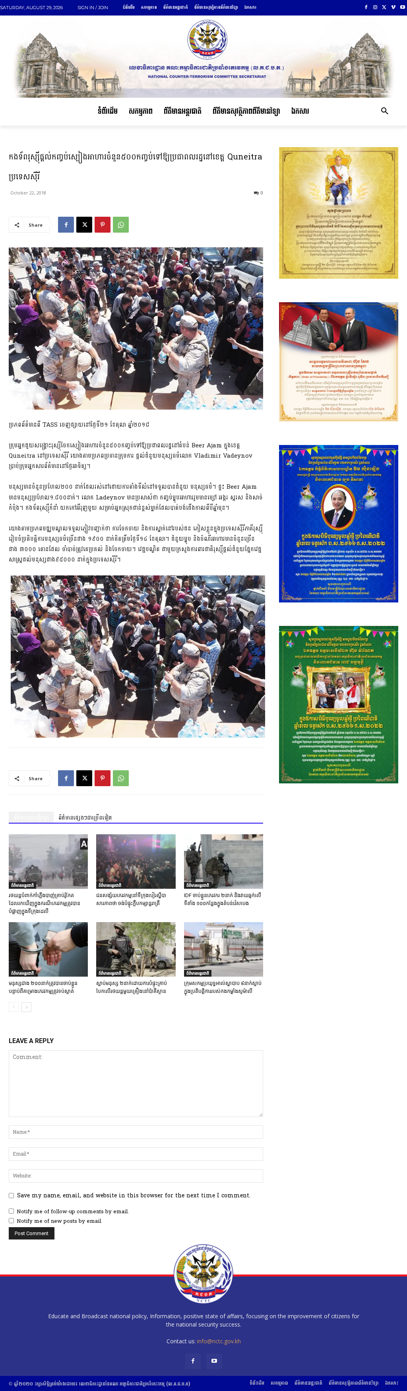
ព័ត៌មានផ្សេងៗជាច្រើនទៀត (85, 818)
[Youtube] (402, 7)
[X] (384, 7)
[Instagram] (375, 7)
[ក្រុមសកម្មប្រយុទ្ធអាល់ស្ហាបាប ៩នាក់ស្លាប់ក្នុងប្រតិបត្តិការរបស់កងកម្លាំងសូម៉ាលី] (223, 949)
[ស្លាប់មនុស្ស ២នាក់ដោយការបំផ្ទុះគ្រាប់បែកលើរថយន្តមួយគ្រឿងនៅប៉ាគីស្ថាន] (135, 949)
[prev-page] (14, 1007)
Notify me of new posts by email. (59, 1221)
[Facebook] (366, 7)
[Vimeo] (393, 7)
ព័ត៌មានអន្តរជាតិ (22, 885)
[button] (384, 111)
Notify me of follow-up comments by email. (73, 1211)
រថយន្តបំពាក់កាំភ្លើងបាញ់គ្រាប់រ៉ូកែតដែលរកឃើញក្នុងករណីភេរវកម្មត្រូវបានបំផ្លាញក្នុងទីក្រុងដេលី (44, 903)
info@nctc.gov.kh (219, 1341)
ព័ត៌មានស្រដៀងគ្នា (31, 818)
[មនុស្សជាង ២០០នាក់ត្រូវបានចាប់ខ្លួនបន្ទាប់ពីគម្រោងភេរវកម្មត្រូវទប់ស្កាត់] (48, 949)
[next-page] (26, 1007)
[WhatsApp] (121, 225)
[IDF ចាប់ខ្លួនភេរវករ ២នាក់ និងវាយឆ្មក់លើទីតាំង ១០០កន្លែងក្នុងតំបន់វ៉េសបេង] (223, 861)
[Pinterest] (102, 225)
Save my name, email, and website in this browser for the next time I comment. (133, 1196)
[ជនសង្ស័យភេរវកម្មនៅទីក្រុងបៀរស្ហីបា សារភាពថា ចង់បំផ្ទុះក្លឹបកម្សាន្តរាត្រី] (135, 861)
